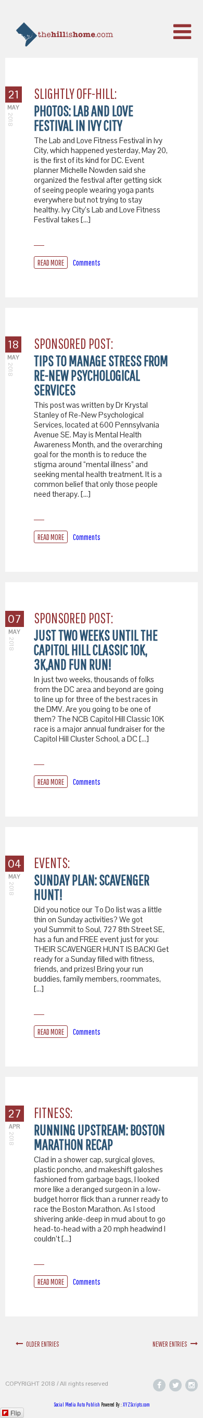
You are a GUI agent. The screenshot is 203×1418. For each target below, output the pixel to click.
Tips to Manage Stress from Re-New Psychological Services (101, 375)
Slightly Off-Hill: (75, 93)
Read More (50, 262)
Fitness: (53, 1112)
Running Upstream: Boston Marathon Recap (99, 1137)
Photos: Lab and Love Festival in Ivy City (83, 118)
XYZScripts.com (136, 1404)
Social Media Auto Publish (77, 1404)
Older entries (41, 1344)
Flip (15, 1412)
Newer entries (172, 1344)
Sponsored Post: (73, 343)
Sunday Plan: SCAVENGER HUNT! (91, 887)
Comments (86, 262)
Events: (52, 862)
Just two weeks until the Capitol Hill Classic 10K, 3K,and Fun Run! (96, 649)
